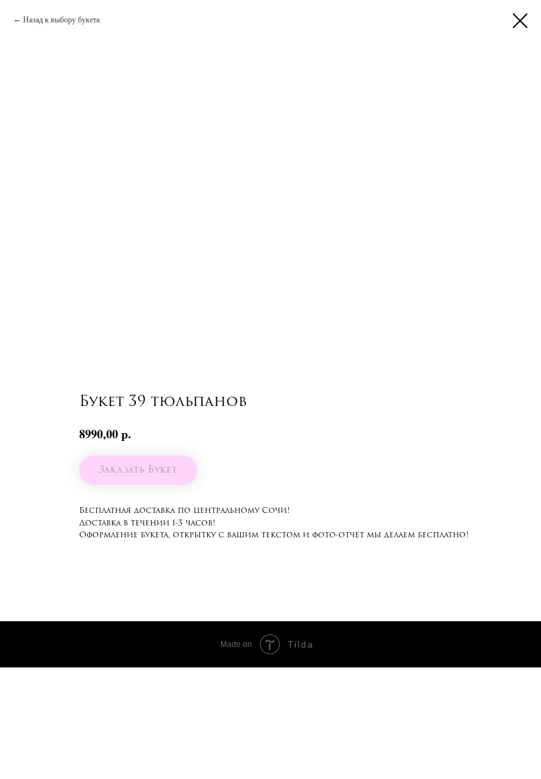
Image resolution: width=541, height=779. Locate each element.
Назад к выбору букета (61, 19)
